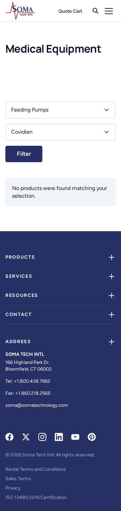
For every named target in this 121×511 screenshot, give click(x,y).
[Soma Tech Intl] (20, 10)
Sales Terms (18, 479)
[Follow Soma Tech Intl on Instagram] (42, 437)
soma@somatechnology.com (36, 405)
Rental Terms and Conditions (35, 469)
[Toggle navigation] (109, 10)
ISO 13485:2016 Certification (36, 497)
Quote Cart (70, 11)
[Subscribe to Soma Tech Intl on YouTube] (75, 437)
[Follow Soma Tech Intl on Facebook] (9, 437)
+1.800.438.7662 (32, 381)
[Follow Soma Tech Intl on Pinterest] (92, 437)
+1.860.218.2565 (32, 393)
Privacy (13, 488)
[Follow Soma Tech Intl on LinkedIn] (59, 437)
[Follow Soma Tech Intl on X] (26, 437)
